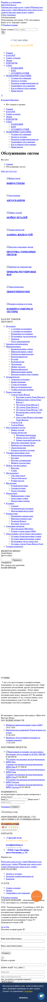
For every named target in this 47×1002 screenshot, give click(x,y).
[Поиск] (3, 32)
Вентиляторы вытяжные (21, 455)
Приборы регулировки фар (22, 445)
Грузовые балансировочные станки (26, 536)
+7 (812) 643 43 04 (13, 838)
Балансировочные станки (22, 349)
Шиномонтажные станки (22, 351)
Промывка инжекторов (26, 435)
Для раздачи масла (19, 478)
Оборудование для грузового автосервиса (24, 534)
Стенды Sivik (16, 422)
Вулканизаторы (17, 361)
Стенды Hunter (17, 425)
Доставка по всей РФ (22, 45)
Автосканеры (16, 200)
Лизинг (9, 890)
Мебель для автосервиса (16, 465)
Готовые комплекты (14, 546)
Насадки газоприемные (21, 460)
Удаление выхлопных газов (18, 453)
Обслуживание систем (15, 427)
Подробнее (28, 991)
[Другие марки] (6, 556)
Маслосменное (12, 473)
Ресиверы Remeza (18, 521)
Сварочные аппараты (15, 526)
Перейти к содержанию (11, 2)
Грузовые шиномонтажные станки (26, 539)
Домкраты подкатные (20, 379)
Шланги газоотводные (20, 463)
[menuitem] (9, 53)
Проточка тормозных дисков (23, 442)
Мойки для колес (18, 367)
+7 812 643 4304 (19, 40)
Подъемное (11, 326)
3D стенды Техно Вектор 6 (27, 405)
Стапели (14, 506)
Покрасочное (11, 493)
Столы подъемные (19, 384)
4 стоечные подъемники (21, 331)
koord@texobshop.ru (14, 845)
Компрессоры (12, 513)
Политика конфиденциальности (19, 876)
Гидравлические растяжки (22, 508)
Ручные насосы (17, 480)
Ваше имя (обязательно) (11, 938)
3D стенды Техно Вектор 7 (27, 407)
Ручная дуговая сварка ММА (23, 531)
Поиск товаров (7, 29)
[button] (7, 322)
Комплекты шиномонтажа (22, 354)
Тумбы (14, 470)
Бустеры (14, 359)
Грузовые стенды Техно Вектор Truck (27, 544)
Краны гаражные (18, 382)
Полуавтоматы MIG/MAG (22, 529)
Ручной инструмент (19, 485)
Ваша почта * (34, 799)
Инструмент (11, 483)
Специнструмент (18, 488)
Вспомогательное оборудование (24, 374)
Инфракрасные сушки (20, 496)
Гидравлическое (13, 377)
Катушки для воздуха (20, 523)
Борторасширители (19, 356)
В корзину (5, 100)
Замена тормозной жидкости (28, 440)
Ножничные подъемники (22, 334)
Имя (3, 799)
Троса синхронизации (20, 341)
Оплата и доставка (14, 874)
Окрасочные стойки (19, 498)
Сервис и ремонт (13, 888)
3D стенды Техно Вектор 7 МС (29, 410)
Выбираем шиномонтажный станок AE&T (24, 725)
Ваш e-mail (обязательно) (11, 946)
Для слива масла (18, 475)
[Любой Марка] (6, 553)
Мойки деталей (17, 217)
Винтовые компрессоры (21, 518)
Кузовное (10, 503)
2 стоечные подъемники (21, 329)
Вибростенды (16, 183)
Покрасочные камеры (20, 501)
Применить (17, 560)
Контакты (10, 879)
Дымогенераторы (18, 291)
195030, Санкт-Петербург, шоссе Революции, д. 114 (17, 851)
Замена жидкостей (20, 234)
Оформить (14, 100)
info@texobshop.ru (8, 5)
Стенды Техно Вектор (20, 394)
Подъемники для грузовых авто (24, 541)
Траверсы (15, 339)
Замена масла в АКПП (25, 437)
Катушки (15, 458)
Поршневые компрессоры (22, 516)
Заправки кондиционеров (17, 344)
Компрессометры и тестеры (23, 450)
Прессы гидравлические (21, 387)
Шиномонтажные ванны (21, 372)
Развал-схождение (13, 392)
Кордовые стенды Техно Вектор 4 (30, 397)
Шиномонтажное (13, 346)
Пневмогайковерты (19, 369)
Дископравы (16, 364)
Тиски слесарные (18, 491)
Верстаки (15, 468)
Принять (23, 998)
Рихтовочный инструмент (22, 511)
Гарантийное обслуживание (18, 893)
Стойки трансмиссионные (22, 389)
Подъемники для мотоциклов (23, 336)
